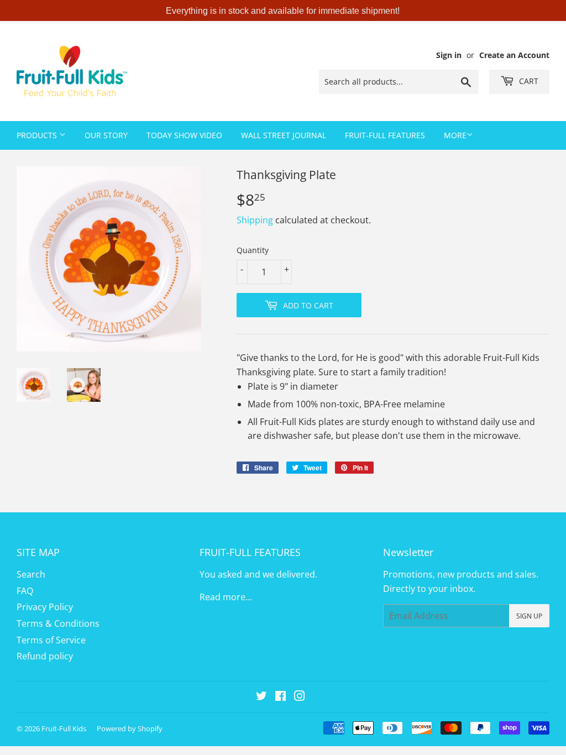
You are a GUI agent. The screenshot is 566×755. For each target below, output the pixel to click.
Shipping (255, 220)
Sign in (449, 55)
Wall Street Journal (283, 135)
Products (38, 135)
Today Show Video (184, 135)
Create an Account (514, 55)
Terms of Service (51, 640)
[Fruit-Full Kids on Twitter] (261, 697)
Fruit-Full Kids (63, 728)
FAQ (25, 591)
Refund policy (45, 656)
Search (31, 574)
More (455, 135)
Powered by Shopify (130, 728)
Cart (527, 81)
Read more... (226, 597)
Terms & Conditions (58, 623)
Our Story (106, 135)
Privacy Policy (45, 607)
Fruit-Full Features (385, 135)
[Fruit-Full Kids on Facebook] (280, 697)
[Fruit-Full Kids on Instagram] (299, 697)
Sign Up (529, 616)
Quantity (253, 250)
